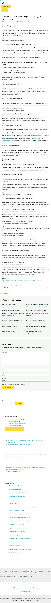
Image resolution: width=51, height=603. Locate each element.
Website (4, 378)
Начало (5, 571)
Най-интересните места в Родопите (17, 423)
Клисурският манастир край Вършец (17, 531)
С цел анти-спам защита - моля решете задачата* (13, 384)
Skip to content (3, 0)
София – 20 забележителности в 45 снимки (19, 528)
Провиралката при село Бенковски (10, 140)
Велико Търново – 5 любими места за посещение (20, 542)
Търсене (4, 401)
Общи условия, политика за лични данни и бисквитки (25, 588)
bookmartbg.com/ (44, 287)
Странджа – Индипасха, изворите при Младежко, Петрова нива (23, 507)
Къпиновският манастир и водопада (12, 320)
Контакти (41, 571)
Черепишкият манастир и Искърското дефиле (19, 538)
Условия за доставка (25, 591)
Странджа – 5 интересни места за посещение (19, 521)
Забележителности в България (9, 21)
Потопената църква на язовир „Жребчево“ (18, 514)
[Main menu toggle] (4, 10)
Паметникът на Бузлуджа (15, 552)
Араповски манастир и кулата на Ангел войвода (20, 549)
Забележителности (14, 571)
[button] (6, 6)
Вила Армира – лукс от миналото (16, 500)
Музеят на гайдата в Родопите (16, 485)
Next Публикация (4, 293)
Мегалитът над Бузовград (9, 304)
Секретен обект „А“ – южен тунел (16, 524)
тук (33, 52)
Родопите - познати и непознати (14, 429)
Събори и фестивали (13, 425)
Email (3, 373)
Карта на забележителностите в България (27, 571)
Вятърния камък (36, 138)
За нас (35, 571)
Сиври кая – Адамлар (14, 503)
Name (3, 368)
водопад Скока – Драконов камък (27, 206)
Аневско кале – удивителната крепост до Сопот (20, 517)
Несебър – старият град (14, 545)
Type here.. (4, 350)
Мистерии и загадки (19, 306)
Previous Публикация (5, 292)
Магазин (48, 571)
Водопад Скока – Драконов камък (35, 320)
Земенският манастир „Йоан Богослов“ (37, 304)
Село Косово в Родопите (14, 535)
